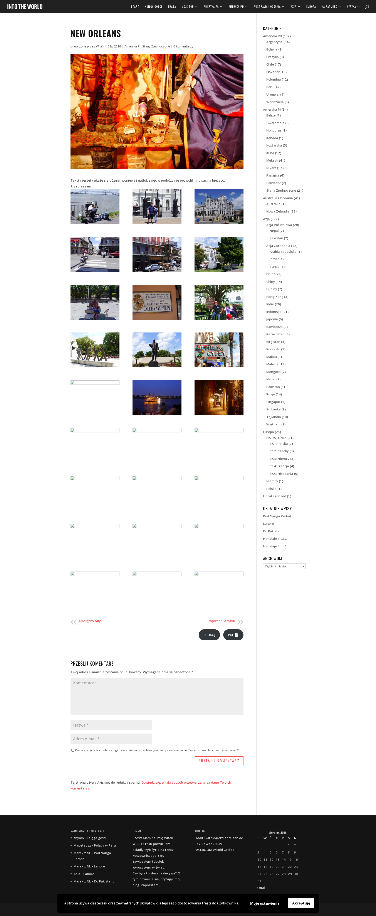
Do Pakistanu (273, 531)
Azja (293, 6)
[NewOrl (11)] (157, 302)
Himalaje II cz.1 (275, 546)
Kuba (270, 153)
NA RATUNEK (329, 6)
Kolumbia (273, 79)
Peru (270, 87)
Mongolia (273, 371)
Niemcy (272, 481)
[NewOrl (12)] (219, 302)
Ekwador (273, 72)
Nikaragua (274, 168)
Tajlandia (273, 417)
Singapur (273, 402)
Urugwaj (272, 94)
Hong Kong (274, 296)
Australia (273, 204)
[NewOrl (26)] (157, 541)
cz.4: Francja (279, 466)
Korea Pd (273, 349)
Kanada (272, 138)
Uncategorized (274, 496)
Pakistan (276, 238)
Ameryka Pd (236, 6)
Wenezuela (275, 102)
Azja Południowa (279, 225)
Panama (272, 175)
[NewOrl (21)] (219, 445)
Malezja (272, 364)
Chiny (270, 281)
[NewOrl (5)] (219, 254)
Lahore (268, 523)
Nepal (274, 230)
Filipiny (271, 289)
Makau (271, 356)
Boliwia (271, 49)
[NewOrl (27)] (219, 541)
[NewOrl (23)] (157, 493)
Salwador (273, 183)
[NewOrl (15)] (219, 349)
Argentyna (274, 42)
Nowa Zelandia (278, 211)
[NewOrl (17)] (157, 397)
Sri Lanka (273, 409)
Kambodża (274, 326)
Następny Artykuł (92, 621)
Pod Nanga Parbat (277, 516)
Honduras (274, 130)
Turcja (275, 266)
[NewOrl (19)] (94, 445)
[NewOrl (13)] (94, 349)
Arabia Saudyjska (283, 251)
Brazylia (272, 57)
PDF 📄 (233, 635)
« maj (260, 887)
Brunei (271, 274)
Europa (311, 6)
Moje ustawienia (265, 903)
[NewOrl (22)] (94, 493)
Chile (270, 64)
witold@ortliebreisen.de (224, 838)
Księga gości (153, 6)
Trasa (172, 6)
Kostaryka (274, 145)
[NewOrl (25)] (94, 541)
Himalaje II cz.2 (275, 538)
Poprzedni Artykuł (221, 621)
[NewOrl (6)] (94, 254)
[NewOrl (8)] (157, 206)
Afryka (351, 6)
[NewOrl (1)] (157, 445)
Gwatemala (275, 123)
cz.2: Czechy (279, 451)
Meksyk (272, 160)
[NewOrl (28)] (94, 589)
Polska (271, 488)
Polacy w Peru (105, 845)
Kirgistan (273, 341)
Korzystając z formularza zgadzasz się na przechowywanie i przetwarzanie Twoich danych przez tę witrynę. (157, 750)
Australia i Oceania (267, 6)
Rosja (270, 394)
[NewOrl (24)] (219, 493)
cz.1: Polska (279, 443)
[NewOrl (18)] (219, 397)
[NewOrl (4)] (219, 206)
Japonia (272, 319)
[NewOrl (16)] (94, 397)
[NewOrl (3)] (94, 206)
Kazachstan (275, 334)
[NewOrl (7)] (157, 254)
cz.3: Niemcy (279, 458)
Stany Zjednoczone (156, 46)
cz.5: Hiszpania (281, 473)
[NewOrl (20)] (219, 589)
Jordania (276, 259)
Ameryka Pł (211, 6)
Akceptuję (301, 903)
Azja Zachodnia (278, 245)
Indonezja (274, 311)
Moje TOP (188, 6)
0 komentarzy (183, 46)
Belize (271, 115)
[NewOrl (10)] (94, 302)
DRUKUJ (209, 635)
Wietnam (273, 424)
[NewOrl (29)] (157, 589)
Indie (270, 304)
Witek (100, 46)
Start (135, 6)
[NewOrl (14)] (157, 349)
